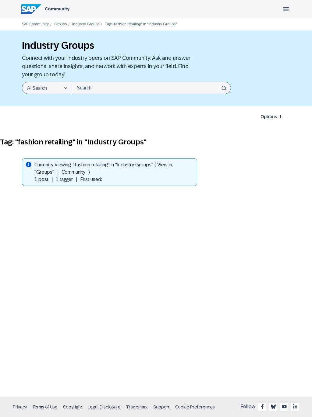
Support (161, 406)
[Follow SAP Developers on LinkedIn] (295, 406)
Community (57, 8)
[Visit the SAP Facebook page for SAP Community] (262, 406)
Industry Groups (85, 24)
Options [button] (269, 116)
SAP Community (35, 24)
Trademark (137, 406)
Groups (60, 24)
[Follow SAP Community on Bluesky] (273, 406)
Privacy (20, 406)
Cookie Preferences (195, 406)
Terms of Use (45, 406)
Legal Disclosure (104, 406)
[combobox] (151, 88)
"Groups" (44, 172)
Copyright (72, 406)
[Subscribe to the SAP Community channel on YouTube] (284, 406)
